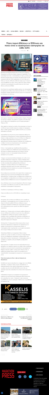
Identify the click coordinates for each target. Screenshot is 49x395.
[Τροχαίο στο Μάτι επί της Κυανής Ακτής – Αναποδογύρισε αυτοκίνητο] (35, 102)
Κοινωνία (26, 40)
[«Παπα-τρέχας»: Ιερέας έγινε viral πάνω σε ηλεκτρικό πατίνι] (5, 343)
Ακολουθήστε (25, 375)
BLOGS (21, 31)
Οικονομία (39, 85)
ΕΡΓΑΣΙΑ (9, 34)
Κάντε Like (20, 375)
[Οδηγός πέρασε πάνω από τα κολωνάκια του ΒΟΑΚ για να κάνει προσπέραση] (5, 330)
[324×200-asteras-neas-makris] (41, 59)
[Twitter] (47, 1)
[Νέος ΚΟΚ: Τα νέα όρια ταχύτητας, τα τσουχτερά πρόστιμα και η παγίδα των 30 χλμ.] (27, 330)
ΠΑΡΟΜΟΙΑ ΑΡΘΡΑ (6, 324)
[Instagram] (46, 1)
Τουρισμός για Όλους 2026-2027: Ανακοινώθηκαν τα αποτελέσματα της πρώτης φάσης (41, 81)
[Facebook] (44, 1)
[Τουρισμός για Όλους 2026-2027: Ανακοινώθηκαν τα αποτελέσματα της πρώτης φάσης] (35, 79)
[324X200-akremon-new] (16, 106)
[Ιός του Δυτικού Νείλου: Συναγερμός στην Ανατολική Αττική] (16, 330)
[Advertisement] (24, 20)
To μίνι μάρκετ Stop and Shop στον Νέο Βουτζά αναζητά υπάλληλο (25, 318)
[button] (33, 6)
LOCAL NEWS (14, 31)
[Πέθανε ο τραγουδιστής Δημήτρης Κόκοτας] (27, 343)
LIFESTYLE (28, 31)
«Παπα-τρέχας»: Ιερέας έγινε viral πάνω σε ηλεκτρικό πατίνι (5, 349)
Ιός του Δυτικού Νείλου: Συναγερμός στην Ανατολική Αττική (16, 336)
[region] (33, 6)
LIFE (8, 31)
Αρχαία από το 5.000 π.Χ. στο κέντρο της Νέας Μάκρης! (7, 317)
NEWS (3, 31)
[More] (27, 309)
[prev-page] (1, 354)
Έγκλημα (39, 98)
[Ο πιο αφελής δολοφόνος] (35, 98)
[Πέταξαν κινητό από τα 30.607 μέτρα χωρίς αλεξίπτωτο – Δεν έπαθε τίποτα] (35, 90)
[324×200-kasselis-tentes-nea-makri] (16, 293)
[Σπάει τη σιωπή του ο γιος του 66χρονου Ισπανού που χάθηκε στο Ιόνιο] (16, 343)
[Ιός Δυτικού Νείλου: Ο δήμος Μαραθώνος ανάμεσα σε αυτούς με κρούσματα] (35, 110)
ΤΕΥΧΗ (3, 34)
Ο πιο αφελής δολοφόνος (42, 96)
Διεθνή (39, 94)
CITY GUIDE (36, 31)
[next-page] (4, 354)
